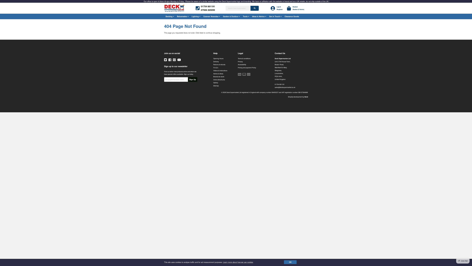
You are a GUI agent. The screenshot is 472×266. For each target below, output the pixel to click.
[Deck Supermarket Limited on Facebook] (170, 59)
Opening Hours (218, 58)
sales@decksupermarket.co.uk (285, 87)
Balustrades (182, 16)
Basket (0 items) (298, 9)
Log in (279, 7)
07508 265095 (208, 10)
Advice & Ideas (218, 74)
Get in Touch (274, 16)
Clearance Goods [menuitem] (292, 16)
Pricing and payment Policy (247, 67)
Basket (295, 7)
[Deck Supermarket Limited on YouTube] (179, 59)
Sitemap (216, 86)
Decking (169, 16)
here (201, 33)
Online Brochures (219, 80)
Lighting (195, 16)
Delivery (216, 61)
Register (280, 9)
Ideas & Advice (258, 16)
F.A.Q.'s (215, 67)
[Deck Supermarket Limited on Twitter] (165, 59)
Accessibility (242, 64)
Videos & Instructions (220, 70)
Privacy (240, 61)
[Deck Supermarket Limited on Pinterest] (174, 59)
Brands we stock (218, 76)
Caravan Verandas (211, 16)
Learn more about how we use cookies (238, 262)
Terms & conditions (244, 58)
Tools (245, 16)
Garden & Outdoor (231, 16)
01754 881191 (208, 6)
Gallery (215, 83)
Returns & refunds (219, 64)
